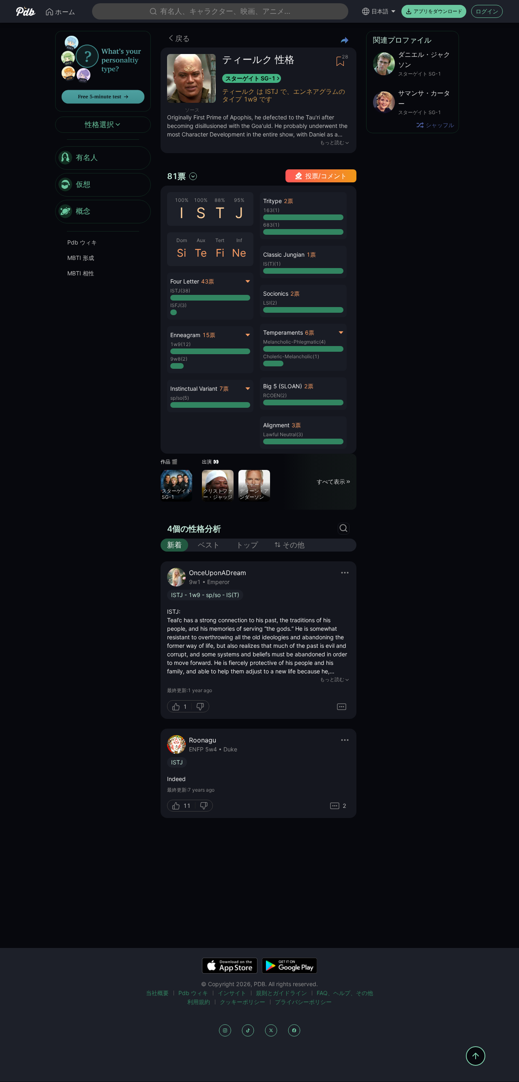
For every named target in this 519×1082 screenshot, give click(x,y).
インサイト (232, 992)
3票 (296, 425)
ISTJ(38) (180, 291)
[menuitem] (103, 158)
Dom (181, 240)
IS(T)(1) (272, 264)
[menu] (103, 184)
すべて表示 (331, 481)
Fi (220, 253)
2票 (288, 200)
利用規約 (198, 1001)
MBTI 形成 (80, 257)
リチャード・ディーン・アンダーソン (254, 490)
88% (219, 200)
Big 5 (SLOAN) (282, 386)
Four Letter (184, 281)
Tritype (272, 200)
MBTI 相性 (80, 273)
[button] (303, 216)
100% (182, 200)
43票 (207, 281)
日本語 (379, 11)
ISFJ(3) (178, 305)
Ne (239, 253)
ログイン (487, 11)
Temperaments (283, 332)
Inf (239, 240)
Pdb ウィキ (82, 242)
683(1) (271, 225)
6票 (309, 332)
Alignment (276, 425)
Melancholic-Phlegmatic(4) (294, 342)
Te (201, 253)
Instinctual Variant (193, 388)
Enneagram (185, 334)
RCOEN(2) (275, 395)
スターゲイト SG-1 (250, 78)
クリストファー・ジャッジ (217, 494)
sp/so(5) (179, 398)
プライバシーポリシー (303, 1001)
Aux (201, 240)
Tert (219, 240)
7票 (224, 388)
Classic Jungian (284, 254)
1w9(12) (180, 344)
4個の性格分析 (194, 529)
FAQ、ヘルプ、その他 (345, 992)
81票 (176, 176)
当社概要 (157, 992)
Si (181, 253)
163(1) (271, 210)
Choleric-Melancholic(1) (291, 356)
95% (239, 200)
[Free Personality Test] (103, 70)
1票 (311, 254)
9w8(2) (178, 359)
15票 (208, 334)
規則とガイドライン (281, 992)
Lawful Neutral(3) (283, 434)
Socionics (275, 293)
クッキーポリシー (242, 1001)
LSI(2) (270, 303)
